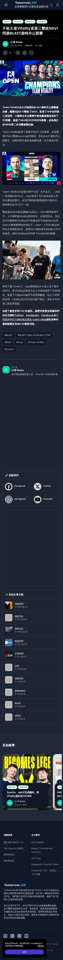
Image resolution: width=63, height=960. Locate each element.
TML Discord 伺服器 (13, 848)
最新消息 (18, 21)
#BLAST (8, 335)
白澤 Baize (16, 42)
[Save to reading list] (18, 53)
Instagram (32, 315)
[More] (31, 53)
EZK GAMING (37, 842)
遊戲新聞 (42, 21)
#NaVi (7, 342)
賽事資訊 (30, 21)
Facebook (47, 315)
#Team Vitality (36, 342)
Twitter (19, 315)
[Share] (24, 53)
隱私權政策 (9, 860)
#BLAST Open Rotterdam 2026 (34, 335)
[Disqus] (31, 420)
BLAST (7, 21)
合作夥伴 (35, 834)
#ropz (19, 342)
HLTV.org (36, 858)
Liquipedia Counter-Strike (45, 864)
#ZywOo (9, 349)
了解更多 (40, 946)
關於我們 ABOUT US (13, 842)
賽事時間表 (9, 854)
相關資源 (8, 834)
